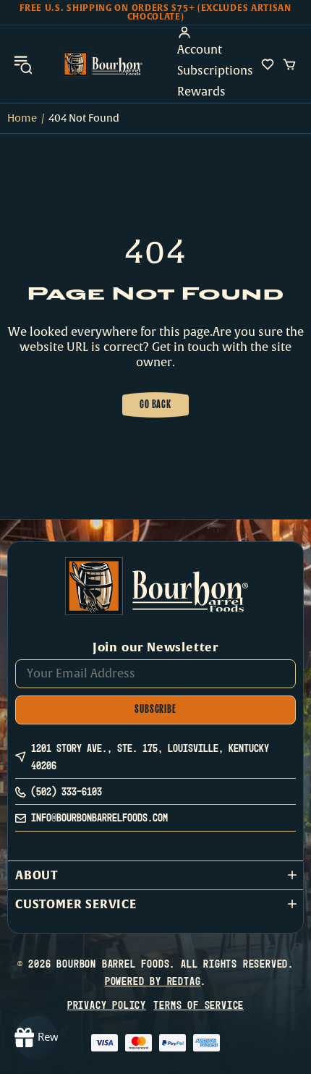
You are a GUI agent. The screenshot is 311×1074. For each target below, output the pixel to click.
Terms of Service (198, 1005)
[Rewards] (36, 1038)
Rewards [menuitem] (201, 92)
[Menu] (23, 64)
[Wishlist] (267, 64)
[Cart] (289, 64)
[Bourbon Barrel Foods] (102, 64)
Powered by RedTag (153, 981)
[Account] (215, 32)
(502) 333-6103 (66, 791)
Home (22, 118)
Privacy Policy (106, 1005)
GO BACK (155, 405)
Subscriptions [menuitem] (215, 71)
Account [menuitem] (199, 50)
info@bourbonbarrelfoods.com (99, 817)
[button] (155, 875)
